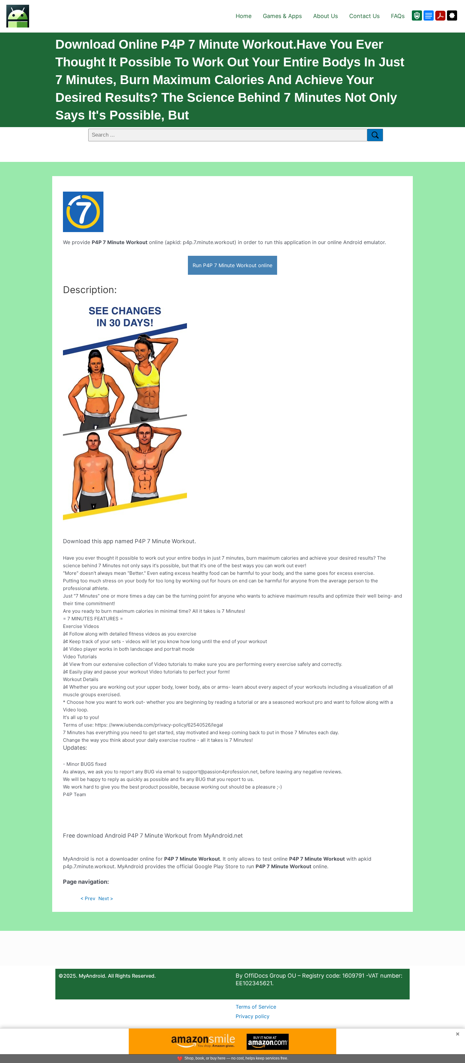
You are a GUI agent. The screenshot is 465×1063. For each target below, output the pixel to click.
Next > (105, 898)
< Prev (87, 898)
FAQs (398, 16)
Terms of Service (256, 1007)
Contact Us (364, 16)
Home (243, 16)
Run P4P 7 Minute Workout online (232, 265)
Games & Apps (282, 16)
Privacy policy (253, 1016)
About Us (325, 16)
